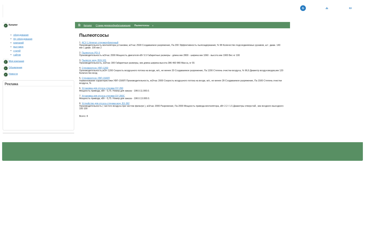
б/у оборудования (22, 39)
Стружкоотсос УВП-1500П (96, 78)
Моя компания (16, 61)
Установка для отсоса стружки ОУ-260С (103, 95)
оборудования (21, 35)
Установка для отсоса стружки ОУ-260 (102, 88)
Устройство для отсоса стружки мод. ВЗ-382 (105, 103)
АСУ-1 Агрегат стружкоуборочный (100, 42)
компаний (18, 42)
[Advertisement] (26, 107)
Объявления (15, 67)
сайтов (17, 54)
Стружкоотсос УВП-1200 (95, 68)
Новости (13, 73)
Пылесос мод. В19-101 (94, 60)
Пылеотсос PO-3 (91, 52)
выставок (18, 46)
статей (16, 50)
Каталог (88, 25)
